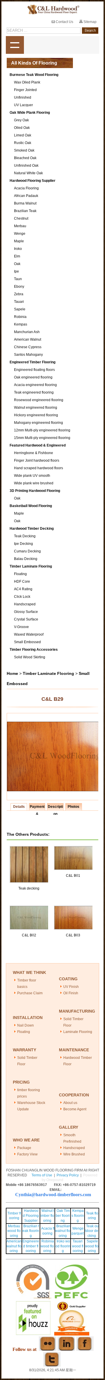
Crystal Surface (26, 619)
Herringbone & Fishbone (33, 453)
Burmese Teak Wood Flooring (34, 75)
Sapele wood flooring (92, 1246)
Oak (17, 264)
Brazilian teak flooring (30, 1231)
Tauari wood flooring (77, 1246)
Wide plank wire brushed (33, 483)
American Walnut (27, 339)
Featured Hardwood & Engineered (38, 445)
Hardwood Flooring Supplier (32, 181)
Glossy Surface (26, 612)
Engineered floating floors (34, 370)
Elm (17, 256)
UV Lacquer (23, 105)
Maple (19, 241)
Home (12, 673)
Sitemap (90, 22)
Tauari (19, 302)
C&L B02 (29, 935)
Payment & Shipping (37, 807)
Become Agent (74, 1109)
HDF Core (22, 581)
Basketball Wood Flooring (31, 506)
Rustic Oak (22, 143)
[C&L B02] (29, 908)
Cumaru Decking (27, 551)
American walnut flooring (14, 1246)
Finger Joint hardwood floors (36, 460)
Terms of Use (42, 1175)
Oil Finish (70, 993)
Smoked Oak (24, 150)
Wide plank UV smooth (32, 476)
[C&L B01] (74, 849)
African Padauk (26, 196)
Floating (20, 574)
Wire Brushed (74, 1154)
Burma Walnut (25, 203)
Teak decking (28, 888)
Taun (18, 279)
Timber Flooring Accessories (34, 650)
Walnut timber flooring (47, 1216)
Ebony (19, 286)
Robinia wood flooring (47, 1246)
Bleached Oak (25, 158)
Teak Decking (25, 536)
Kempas (20, 324)
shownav (15, 45)
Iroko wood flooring (62, 1246)
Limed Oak (22, 135)
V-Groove (21, 627)
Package (24, 1148)
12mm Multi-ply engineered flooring (42, 430)
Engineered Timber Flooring (32, 362)
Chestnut (21, 218)
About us (70, 1103)
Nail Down (25, 1025)
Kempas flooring (77, 1216)
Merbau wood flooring (14, 1231)
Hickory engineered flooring (36, 415)
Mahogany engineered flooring (38, 423)
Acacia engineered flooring (35, 385)
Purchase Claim (30, 993)
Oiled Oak (22, 128)
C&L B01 (73, 876)
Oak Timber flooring (63, 1216)
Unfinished (22, 97)
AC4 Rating (23, 589)
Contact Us (64, 22)
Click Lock (22, 597)
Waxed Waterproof (28, 634)
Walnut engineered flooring (35, 408)
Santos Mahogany (28, 355)
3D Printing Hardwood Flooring (35, 491)
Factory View (27, 1154)
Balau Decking (25, 559)
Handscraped (25, 604)
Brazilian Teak (25, 211)
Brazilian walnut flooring (62, 1231)
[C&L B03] (74, 908)
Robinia (20, 317)
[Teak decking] (29, 849)
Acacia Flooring (26, 188)
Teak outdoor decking (92, 1231)
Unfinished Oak (26, 165)
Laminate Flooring (77, 1032)
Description (55, 807)
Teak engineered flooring (34, 392)
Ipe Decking (23, 544)
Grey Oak (21, 120)
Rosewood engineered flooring (38, 400)
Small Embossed (27, 642)
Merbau (20, 226)
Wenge (19, 234)
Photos (73, 807)
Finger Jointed (25, 90)
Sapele (19, 309)
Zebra (18, 294)
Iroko (18, 249)
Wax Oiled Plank (27, 82)
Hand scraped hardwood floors (38, 468)
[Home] (52, 9)
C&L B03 (73, 935)
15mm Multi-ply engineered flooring (42, 438)
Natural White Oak (28, 173)
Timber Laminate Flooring (31, 566)
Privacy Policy (68, 1175)
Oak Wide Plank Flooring (30, 113)
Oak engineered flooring (33, 377)
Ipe (16, 271)
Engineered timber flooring (30, 1246)
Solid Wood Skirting (29, 657)
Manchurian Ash (27, 332)
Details (19, 807)
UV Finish (71, 987)
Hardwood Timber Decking (32, 529)
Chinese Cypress (27, 347)
